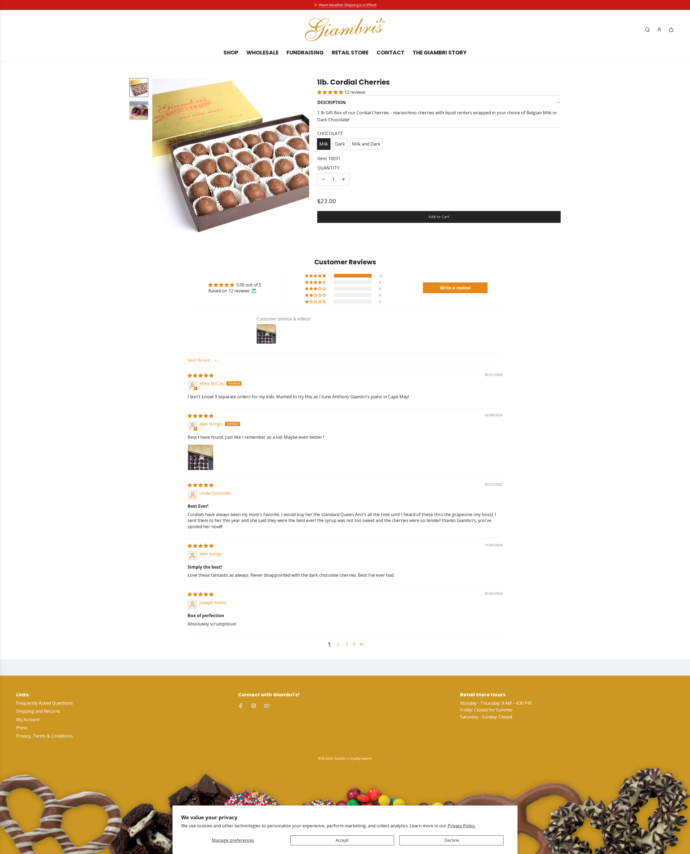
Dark (340, 144)
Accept (342, 840)
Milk (323, 144)
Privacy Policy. (461, 826)
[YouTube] (266, 706)
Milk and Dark (366, 144)
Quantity (328, 168)
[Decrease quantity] (323, 179)
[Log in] (659, 30)
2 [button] (338, 644)
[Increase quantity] (343, 179)
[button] (159, 156)
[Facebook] (241, 706)
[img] (200, 375)
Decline (451, 840)
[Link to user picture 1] (200, 457)
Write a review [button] (455, 288)
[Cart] (671, 30)
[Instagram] (254, 706)
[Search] (647, 30)
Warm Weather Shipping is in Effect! (348, 4)
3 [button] (347, 644)
